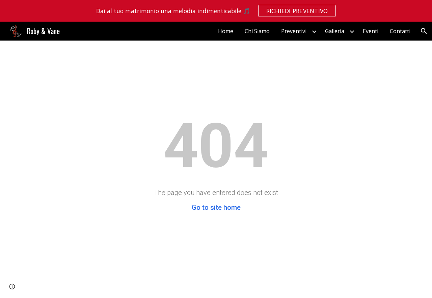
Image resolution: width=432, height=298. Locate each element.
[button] (424, 31)
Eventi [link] (370, 31)
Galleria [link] (334, 31)
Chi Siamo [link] (257, 31)
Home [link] (225, 31)
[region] (216, 11)
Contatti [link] (400, 31)
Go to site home (216, 207)
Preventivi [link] (293, 31)
